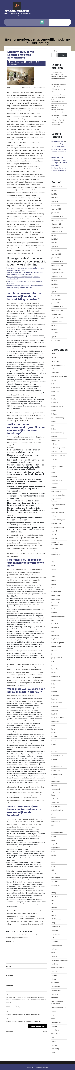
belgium (54, 414)
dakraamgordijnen (58, 455)
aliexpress (55, 373)
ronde (53, 855)
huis (52, 620)
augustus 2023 (56, 322)
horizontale (55, 599)
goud (53, 558)
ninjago (54, 785)
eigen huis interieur (58, 505)
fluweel (54, 531)
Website (9, 985)
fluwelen (54, 535)
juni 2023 (54, 329)
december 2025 (57, 216)
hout (53, 609)
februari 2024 (56, 299)
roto (53, 863)
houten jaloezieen (58, 616)
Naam (9, 966)
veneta (54, 956)
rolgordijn (54, 844)
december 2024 (57, 262)
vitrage (54, 975)
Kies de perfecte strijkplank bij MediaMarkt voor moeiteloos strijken (58, 108)
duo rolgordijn (56, 491)
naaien (53, 778)
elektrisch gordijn (57, 512)
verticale (54, 964)
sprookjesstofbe (57, 141)
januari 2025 (55, 258)
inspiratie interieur (57, 639)
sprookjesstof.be (17, 11)
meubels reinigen (57, 755)
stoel (53, 904)
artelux (53, 380)
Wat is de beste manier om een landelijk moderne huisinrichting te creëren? (25, 269)
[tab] (42, 22)
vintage (54, 971)
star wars (54, 896)
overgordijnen (56, 806)
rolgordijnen (55, 848)
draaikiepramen (57, 480)
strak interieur (56, 919)
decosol (54, 463)
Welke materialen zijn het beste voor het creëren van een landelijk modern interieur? (25, 287)
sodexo (54, 889)
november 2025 (57, 220)
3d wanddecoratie (58, 365)
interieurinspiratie (57, 643)
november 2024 (57, 265)
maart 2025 (55, 250)
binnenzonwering (57, 418)
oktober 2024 (56, 269)
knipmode (55, 695)
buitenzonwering (57, 433)
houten (54, 613)
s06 (52, 870)
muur (53, 763)
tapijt (53, 923)
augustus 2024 (56, 277)
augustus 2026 (56, 186)
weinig (53, 1011)
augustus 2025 (56, 231)
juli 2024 (54, 280)
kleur (53, 688)
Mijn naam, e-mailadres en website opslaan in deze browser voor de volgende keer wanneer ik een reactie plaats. (26, 999)
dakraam (54, 444)
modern (54, 759)
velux (53, 953)
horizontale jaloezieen (55, 604)
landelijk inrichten (57, 718)
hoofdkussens (56, 595)
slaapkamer (55, 885)
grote (53, 577)
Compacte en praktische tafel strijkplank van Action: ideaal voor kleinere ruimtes (59, 76)
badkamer (55, 391)
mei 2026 (54, 198)
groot (53, 573)
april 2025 (54, 247)
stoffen (54, 915)
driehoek (54, 484)
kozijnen (54, 699)
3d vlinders (55, 361)
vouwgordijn (55, 986)
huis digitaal (55, 624)
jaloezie (54, 650)
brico (53, 425)
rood (53, 859)
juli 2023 (54, 325)
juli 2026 (54, 190)
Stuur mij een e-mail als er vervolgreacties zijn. (23, 1014)
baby (53, 384)
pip (52, 814)
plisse (53, 817)
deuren (54, 476)
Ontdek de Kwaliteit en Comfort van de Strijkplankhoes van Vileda (58, 88)
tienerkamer (55, 926)
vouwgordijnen (56, 990)
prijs (52, 825)
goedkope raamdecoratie (57, 543)
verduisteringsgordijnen (59, 960)
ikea (52, 631)
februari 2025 (56, 254)
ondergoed (55, 789)
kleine (53, 684)
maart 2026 (55, 205)
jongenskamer (56, 658)
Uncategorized (56, 945)
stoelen (54, 908)
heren (53, 584)
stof (52, 911)
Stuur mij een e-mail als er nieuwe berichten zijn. (23, 1021)
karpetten (55, 669)
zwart (53, 1052)
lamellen (54, 710)
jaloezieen (55, 654)
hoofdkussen (56, 592)
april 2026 (54, 201)
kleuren (54, 691)
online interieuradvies (59, 799)
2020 (53, 354)
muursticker (55, 770)
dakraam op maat (58, 448)
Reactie (10, 942)
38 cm (53, 358)
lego (53, 725)
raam (53, 829)
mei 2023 (54, 333)
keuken (54, 673)
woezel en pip (56, 1022)
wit (52, 1015)
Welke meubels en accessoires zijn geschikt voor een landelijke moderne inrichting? (25, 273)
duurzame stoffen (58, 495)
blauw (53, 421)
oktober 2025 (56, 224)
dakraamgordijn (57, 451)
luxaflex (54, 733)
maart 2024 (55, 295)
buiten (53, 429)
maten (53, 740)
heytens (54, 588)
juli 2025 (54, 235)
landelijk (54, 714)
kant (53, 665)
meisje (53, 744)
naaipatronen (56, 782)
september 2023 (57, 318)
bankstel (54, 403)
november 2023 (57, 310)
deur (53, 472)
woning (54, 1026)
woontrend (55, 1034)
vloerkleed (55, 983)
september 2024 (57, 273)
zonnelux (54, 1045)
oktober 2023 (56, 314)
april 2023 (54, 337)
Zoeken (54, 51)
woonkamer (55, 1030)
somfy (53, 893)
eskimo (54, 516)
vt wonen (54, 994)
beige (53, 410)
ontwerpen (55, 802)
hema (53, 580)
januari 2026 (55, 213)
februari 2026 (56, 209)
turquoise (54, 941)
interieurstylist (56, 646)
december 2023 (57, 307)
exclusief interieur (57, 527)
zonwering (55, 1049)
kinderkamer (55, 676)
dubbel (54, 487)
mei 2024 (54, 288)
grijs (52, 562)
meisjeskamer (56, 748)
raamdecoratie (57, 833)
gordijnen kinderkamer (55, 553)
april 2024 (54, 292)
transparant (55, 934)
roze (53, 866)
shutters (54, 881)
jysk (52, 661)
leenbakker (55, 721)
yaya (53, 1037)
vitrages (54, 979)
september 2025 (57, 228)
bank (53, 395)
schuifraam (55, 878)
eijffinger (54, 508)
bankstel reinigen (57, 406)
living (53, 729)
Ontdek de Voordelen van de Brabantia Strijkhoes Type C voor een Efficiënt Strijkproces (59, 120)
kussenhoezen (56, 703)
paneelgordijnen (57, 810)
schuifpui (54, 874)
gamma (54, 538)
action (53, 369)
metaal (54, 751)
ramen (53, 836)
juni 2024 (54, 284)
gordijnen (54, 548)
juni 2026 (54, 194)
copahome (55, 440)
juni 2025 (54, 239)
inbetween (55, 635)
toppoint (54, 930)
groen (53, 569)
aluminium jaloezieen (59, 376)
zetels (53, 1041)
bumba (54, 436)
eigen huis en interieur (56, 500)
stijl (52, 900)
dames (54, 459)
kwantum (54, 706)
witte (53, 1019)
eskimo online (56, 523)
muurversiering (56, 774)
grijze (53, 565)
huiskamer (55, 628)
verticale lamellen (57, 968)
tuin (52, 938)
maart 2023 (55, 340)
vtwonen (54, 998)
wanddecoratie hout (59, 1007)
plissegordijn (55, 821)
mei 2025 (54, 243)
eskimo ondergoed (58, 520)
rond (53, 851)
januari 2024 (55, 303)
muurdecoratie (56, 766)
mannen (54, 736)
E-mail (9, 976)
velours (54, 949)
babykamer (55, 388)
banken (54, 399)
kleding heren (56, 680)
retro (53, 840)
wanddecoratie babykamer (57, 1002)
